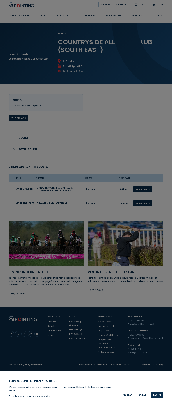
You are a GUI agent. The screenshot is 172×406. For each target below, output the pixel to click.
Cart (160, 4)
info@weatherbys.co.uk (142, 324)
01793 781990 (136, 349)
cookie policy (43, 396)
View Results (18, 118)
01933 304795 (137, 320)
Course (24, 137)
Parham (90, 189)
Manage (127, 395)
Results (24, 54)
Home (12, 54)
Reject (142, 395)
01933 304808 (137, 334)
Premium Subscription (113, 4)
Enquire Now (18, 293)
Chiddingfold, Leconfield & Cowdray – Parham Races (55, 189)
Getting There (28, 149)
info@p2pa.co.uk (138, 352)
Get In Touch (97, 290)
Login (143, 4)
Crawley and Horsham (52, 203)
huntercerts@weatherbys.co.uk (146, 338)
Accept (157, 395)
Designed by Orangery (152, 364)
